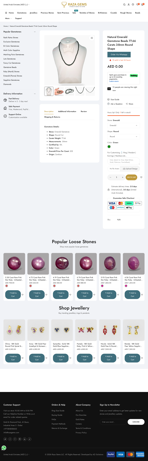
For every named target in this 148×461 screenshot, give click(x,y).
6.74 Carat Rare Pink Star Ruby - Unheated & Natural (86, 278)
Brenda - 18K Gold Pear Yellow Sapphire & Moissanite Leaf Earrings (133, 345)
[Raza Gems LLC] (74, 5)
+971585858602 (10, 428)
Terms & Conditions (83, 428)
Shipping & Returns (52, 117)
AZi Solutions (98, 454)
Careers (79, 423)
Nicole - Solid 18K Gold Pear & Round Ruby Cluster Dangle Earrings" (109, 345)
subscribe (136, 422)
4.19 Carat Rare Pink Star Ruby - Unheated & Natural (62, 278)
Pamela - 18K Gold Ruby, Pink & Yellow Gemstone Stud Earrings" (84, 345)
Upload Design (131, 168)
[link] (8, 18)
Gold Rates (80, 419)
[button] (141, 177)
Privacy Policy (81, 432)
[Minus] (110, 177)
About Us (79, 410)
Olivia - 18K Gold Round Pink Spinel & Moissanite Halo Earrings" (13, 345)
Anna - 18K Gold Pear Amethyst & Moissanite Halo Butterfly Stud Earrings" (38, 345)
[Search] (124, 4)
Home (5, 26)
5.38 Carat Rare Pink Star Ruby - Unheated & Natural (14, 278)
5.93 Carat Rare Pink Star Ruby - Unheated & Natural (110, 278)
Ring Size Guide (58, 410)
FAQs (54, 419)
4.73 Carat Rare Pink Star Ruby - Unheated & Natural (38, 278)
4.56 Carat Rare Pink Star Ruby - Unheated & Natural (134, 278)
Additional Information (67, 111)
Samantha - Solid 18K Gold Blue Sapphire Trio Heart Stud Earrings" (61, 345)
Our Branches (81, 415)
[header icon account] (129, 4)
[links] (5, 439)
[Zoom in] (92, 38)
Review (84, 111)
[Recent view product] (133, 4)
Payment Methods (58, 423)
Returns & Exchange (59, 428)
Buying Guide (57, 415)
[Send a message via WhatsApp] (4, 448)
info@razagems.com (11, 432)
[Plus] (123, 177)
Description (49, 111)
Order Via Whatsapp (119, 54)
